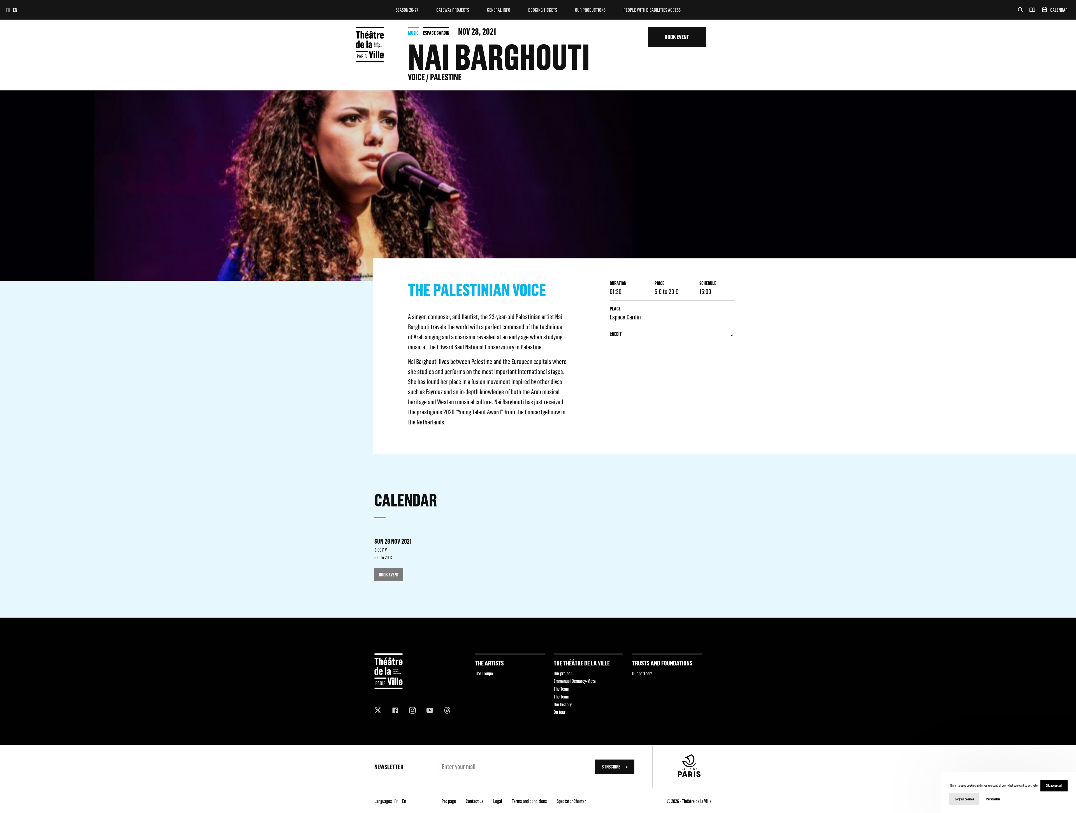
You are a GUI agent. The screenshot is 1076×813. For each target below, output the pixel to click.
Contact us (474, 801)
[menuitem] (407, 10)
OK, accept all (1054, 785)
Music (413, 33)
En (15, 10)
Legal (497, 801)
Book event (677, 36)
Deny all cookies (964, 799)
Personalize (993, 799)
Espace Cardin (436, 33)
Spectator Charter (571, 801)
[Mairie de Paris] (689, 775)
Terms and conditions (529, 801)
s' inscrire (611, 767)
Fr (8, 10)
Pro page (449, 801)
